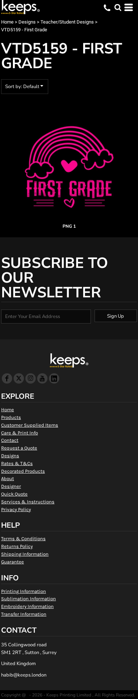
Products (11, 417)
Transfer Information (23, 614)
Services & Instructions (27, 501)
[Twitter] (19, 378)
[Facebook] (7, 378)
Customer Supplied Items (29, 425)
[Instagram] (30, 378)
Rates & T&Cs (17, 463)
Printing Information (23, 591)
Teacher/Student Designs (67, 22)
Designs (27, 22)
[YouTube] (42, 378)
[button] (117, 7)
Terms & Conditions (23, 538)
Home (7, 22)
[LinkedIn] (54, 378)
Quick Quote (14, 494)
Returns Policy (17, 546)
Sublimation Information (28, 598)
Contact (9, 440)
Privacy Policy (16, 509)
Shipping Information (25, 554)
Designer (11, 486)
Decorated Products (23, 471)
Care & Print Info (19, 433)
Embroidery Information (27, 606)
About (7, 478)
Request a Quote (19, 448)
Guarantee (12, 562)
